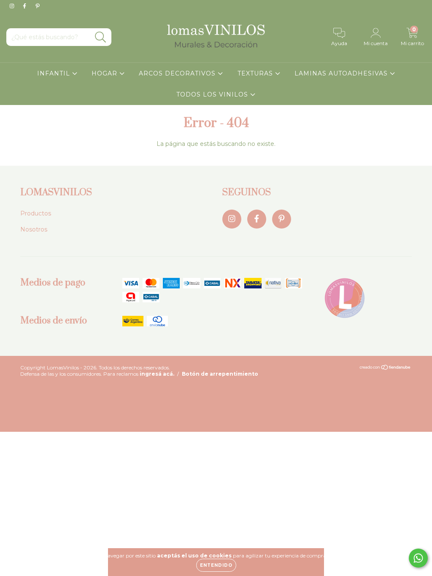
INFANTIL (54, 73)
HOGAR (105, 73)
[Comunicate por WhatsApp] (418, 558)
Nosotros (33, 229)
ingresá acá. (157, 374)
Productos (35, 213)
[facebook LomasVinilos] (25, 6)
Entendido (216, 565)
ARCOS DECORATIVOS (178, 73)
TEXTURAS (256, 73)
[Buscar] (101, 37)
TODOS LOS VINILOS (213, 94)
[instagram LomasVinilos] (12, 6)
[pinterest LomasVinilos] (37, 6)
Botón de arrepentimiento (220, 374)
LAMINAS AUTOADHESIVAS (342, 73)
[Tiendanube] (385, 368)
